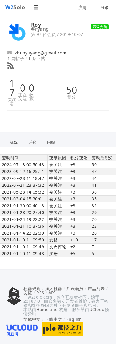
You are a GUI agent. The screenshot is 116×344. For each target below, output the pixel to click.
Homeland (47, 309)
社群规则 (32, 288)
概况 (14, 142)
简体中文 (32, 319)
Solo (15, 7)
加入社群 (53, 288)
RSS (40, 293)
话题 (32, 142)
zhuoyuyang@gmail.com (39, 53)
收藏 (31, 97)
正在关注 (22, 97)
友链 (27, 293)
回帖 (51, 142)
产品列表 (96, 288)
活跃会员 (75, 288)
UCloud (97, 309)
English (74, 319)
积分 (71, 97)
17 (12, 88)
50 (71, 90)
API (51, 293)
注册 (82, 7)
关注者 (12, 102)
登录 (105, 7)
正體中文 (53, 319)
